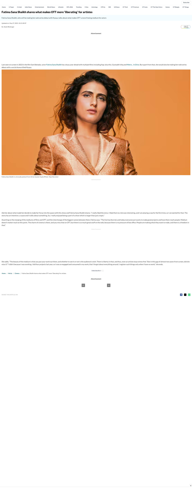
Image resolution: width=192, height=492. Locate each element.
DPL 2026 (70, 7)
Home (4, 7)
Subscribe (186, 2)
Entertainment (39, 7)
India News (28, 7)
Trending (79, 7)
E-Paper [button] (11, 7)
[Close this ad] (190, 485)
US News (117, 7)
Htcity (10, 273)
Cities (86, 7)
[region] (96, 49)
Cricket (19, 7)
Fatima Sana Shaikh (54, 65)
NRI (109, 7)
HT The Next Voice (156, 7)
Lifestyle (60, 7)
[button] (83, 285)
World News (51, 7)
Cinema (17, 273)
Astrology (95, 7)
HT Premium (135, 7)
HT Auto (145, 7)
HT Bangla (176, 7)
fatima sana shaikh (97, 270)
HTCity (103, 7)
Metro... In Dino (133, 65)
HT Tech (125, 7)
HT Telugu (185, 7)
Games (168, 7)
